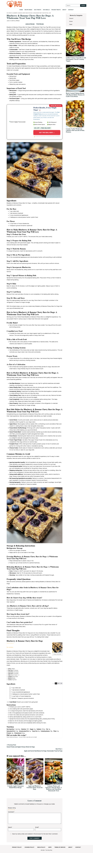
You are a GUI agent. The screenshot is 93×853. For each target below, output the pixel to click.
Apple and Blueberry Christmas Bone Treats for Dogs (34, 787)
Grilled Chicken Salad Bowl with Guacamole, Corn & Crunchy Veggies (76, 59)
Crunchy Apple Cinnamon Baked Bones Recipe (15, 787)
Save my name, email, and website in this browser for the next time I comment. (35, 834)
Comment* (11, 812)
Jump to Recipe (30, 24)
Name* (10, 827)
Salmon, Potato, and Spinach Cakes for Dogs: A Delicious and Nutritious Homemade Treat (53, 788)
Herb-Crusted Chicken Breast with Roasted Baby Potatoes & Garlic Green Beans (75, 94)
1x (56, 683)
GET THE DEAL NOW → (46, 132)
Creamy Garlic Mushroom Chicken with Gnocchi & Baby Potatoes (75, 130)
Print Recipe (40, 24)
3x (61, 683)
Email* (37, 827)
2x (58, 683)
